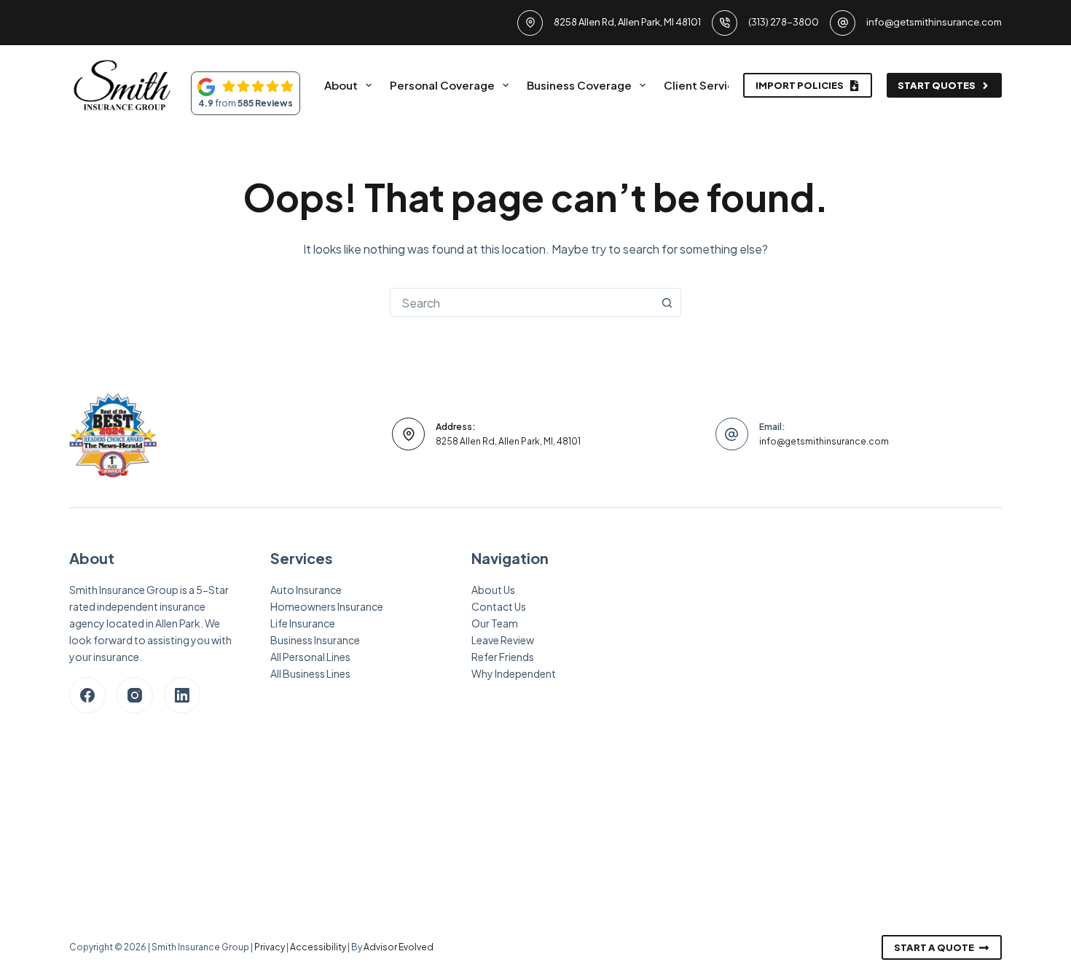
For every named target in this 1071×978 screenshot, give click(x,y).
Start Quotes (937, 85)
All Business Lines (310, 673)
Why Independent (513, 673)
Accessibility (318, 947)
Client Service (702, 85)
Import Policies (800, 85)
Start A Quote (934, 947)
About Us (493, 589)
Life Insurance (302, 623)
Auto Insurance (306, 589)
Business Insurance (315, 639)
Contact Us (498, 606)
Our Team (494, 623)
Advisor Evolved (399, 947)
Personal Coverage (442, 85)
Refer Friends (502, 656)
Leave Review (502, 639)
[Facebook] (87, 695)
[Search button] (666, 302)
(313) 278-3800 (783, 22)
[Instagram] (135, 695)
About (341, 85)
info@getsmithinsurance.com (934, 22)
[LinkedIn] (182, 695)
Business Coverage (579, 85)
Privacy (269, 947)
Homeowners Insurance (326, 606)
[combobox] (522, 302)
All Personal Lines (310, 656)
